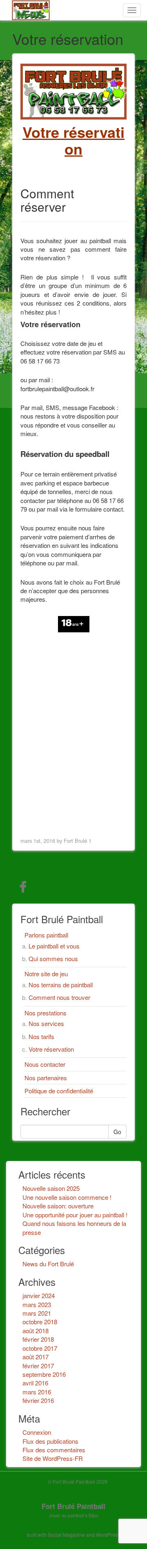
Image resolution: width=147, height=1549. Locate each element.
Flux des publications (50, 1441)
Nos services (46, 1023)
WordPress (108, 1534)
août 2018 (35, 1330)
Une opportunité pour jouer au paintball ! (74, 1214)
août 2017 (35, 1356)
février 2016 (38, 1400)
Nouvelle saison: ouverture (58, 1205)
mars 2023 (36, 1304)
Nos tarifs (41, 1036)
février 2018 (38, 1339)
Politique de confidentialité (58, 1090)
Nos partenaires (45, 1077)
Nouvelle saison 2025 (51, 1188)
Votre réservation (51, 1049)
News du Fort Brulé (48, 1263)
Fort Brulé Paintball (73, 1506)
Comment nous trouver (59, 997)
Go (117, 1132)
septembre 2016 (44, 1374)
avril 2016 (35, 1382)
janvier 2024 (38, 1295)
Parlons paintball (46, 935)
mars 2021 (36, 1313)
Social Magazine (66, 1534)
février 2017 (38, 1365)
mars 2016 (36, 1391)
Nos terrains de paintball (61, 984)
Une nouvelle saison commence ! (66, 1197)
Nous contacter (44, 1064)
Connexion (36, 1432)
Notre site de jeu (46, 973)
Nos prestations (45, 1012)
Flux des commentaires (53, 1449)
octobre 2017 (39, 1348)
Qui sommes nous (53, 958)
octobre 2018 (39, 1321)
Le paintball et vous (54, 946)
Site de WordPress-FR (52, 1458)
